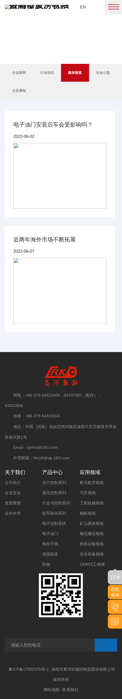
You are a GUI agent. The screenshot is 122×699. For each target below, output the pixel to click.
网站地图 (52, 689)
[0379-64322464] (115, 607)
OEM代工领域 (92, 564)
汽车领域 (88, 492)
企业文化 (13, 492)
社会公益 (103, 73)
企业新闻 (19, 73)
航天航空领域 (92, 482)
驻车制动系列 (54, 513)
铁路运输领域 (92, 544)
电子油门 (50, 533)
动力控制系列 (54, 482)
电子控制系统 (54, 523)
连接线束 (50, 554)
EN (83, 7)
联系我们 (70, 689)
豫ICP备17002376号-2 (29, 669)
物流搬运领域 (92, 533)
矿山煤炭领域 (92, 523)
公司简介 (13, 482)
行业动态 (47, 73)
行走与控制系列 (56, 503)
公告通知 (19, 90)
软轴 (46, 564)
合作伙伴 (13, 513)
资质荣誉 (13, 503)
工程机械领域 (92, 503)
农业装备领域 (92, 554)
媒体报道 (75, 73)
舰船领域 (88, 513)
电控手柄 (50, 544)
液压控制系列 (54, 492)
